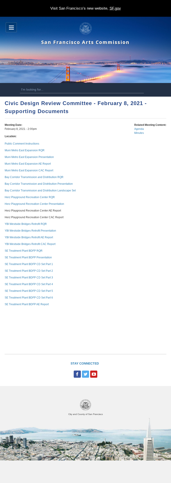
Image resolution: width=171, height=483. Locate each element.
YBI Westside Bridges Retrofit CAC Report (30, 244)
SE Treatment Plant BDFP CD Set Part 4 (29, 284)
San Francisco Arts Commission (85, 42)
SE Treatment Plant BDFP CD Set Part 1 (29, 264)
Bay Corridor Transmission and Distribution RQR (34, 177)
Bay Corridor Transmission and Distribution (31, 183)
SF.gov (115, 8)
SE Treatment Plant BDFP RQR (24, 250)
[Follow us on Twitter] (85, 374)
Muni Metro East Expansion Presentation (29, 157)
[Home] (85, 33)
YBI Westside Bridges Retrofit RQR (26, 224)
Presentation (65, 183)
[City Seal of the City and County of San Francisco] (85, 409)
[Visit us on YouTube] (93, 374)
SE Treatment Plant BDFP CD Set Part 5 (29, 290)
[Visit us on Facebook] (77, 374)
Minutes (139, 133)
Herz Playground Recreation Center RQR (30, 197)
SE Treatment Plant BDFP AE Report (27, 304)
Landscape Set (66, 190)
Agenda (139, 129)
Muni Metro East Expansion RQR (25, 150)
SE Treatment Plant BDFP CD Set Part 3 (29, 277)
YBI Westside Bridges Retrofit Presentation (30, 230)
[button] (11, 27)
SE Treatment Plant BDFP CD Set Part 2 (29, 270)
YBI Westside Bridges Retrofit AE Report (29, 237)
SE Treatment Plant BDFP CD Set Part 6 (29, 297)
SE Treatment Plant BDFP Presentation (28, 257)
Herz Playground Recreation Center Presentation (34, 203)
